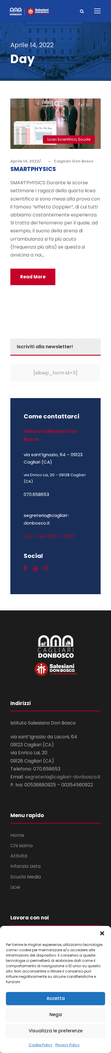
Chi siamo (21, 845)
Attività (18, 855)
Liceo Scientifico (61, 139)
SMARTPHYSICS (33, 169)
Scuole (84, 139)
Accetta (55, 998)
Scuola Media (25, 876)
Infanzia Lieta (25, 866)
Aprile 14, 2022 (24, 161)
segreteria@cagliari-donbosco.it (63, 776)
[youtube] (35, 568)
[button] (102, 933)
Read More (33, 277)
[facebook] (25, 568)
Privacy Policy (67, 1044)
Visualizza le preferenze (56, 1031)
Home (17, 835)
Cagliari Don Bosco (74, 161)
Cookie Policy (40, 1044)
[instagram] (46, 568)
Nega (55, 1014)
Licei (15, 887)
